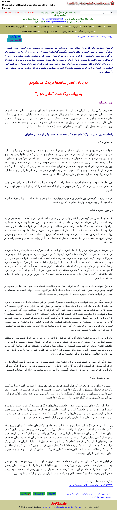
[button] (51, 493)
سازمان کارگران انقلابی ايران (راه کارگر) (61, 506)
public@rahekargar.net (55, 22)
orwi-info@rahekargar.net (51, 19)
